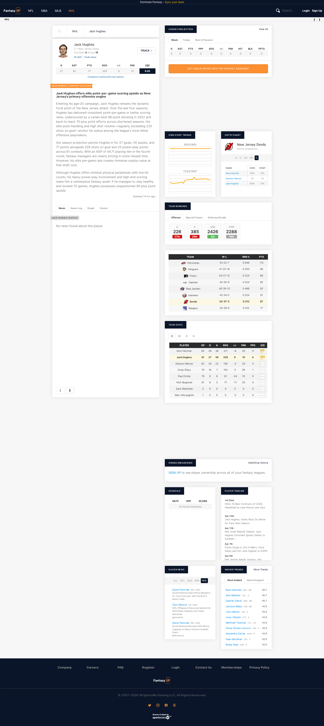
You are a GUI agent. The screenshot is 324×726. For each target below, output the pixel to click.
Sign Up (317, 10)
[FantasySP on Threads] (174, 705)
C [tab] (172, 336)
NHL (72, 11)
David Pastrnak (180, 589)
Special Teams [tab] (194, 217)
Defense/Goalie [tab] (217, 217)
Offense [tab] (176, 217)
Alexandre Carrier (235, 633)
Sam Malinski (233, 595)
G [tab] (194, 336)
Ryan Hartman (234, 590)
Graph (90, 208)
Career (104, 208)
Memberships (231, 667)
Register (148, 667)
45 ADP (77, 57)
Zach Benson (179, 604)
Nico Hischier (232, 173)
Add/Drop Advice (258, 462)
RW (251, 157)
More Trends (261, 569)
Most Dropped (255, 580)
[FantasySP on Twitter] (149, 705)
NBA (44, 11)
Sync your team (174, 2)
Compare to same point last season (106, 76)
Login (306, 10)
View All (263, 29)
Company (65, 667)
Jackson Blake (234, 606)
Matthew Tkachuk (236, 622)
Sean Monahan (234, 639)
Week (174, 40)
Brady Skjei (232, 644)
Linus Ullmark (233, 617)
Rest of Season (204, 40)
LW (245, 157)
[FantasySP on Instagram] (158, 705)
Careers (93, 667)
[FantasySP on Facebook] (166, 705)
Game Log (76, 208)
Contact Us (203, 667)
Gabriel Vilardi (234, 601)
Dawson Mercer (234, 178)
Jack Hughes (97, 31)
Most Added (234, 580)
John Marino (233, 611)
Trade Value (90, 57)
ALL (175, 580)
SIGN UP (175, 472)
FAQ (121, 667)
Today (186, 40)
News (62, 208)
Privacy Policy (259, 667)
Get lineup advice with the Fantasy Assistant (218, 68)
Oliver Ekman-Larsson (238, 628)
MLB (58, 11)
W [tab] (179, 336)
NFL (31, 11)
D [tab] (187, 336)
